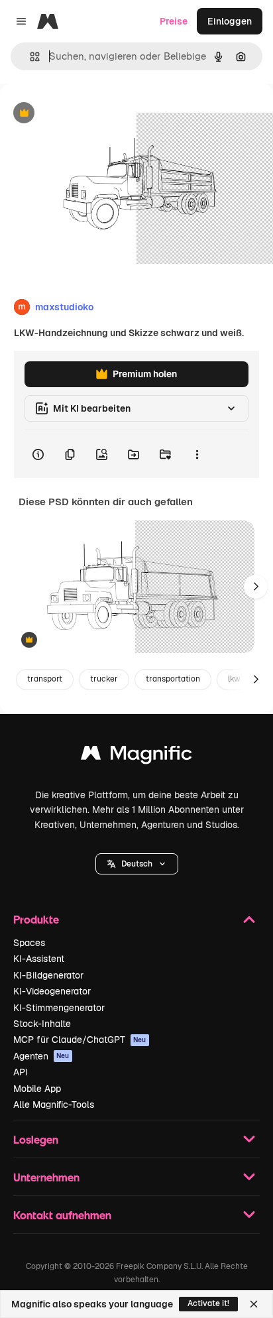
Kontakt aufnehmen (62, 1215)
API (20, 1072)
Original (84, 113)
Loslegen (35, 1139)
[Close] (254, 1304)
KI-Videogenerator (52, 991)
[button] (136, 863)
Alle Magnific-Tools (53, 1104)
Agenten (41, 1056)
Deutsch (136, 864)
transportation (173, 679)
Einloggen (229, 21)
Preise (174, 21)
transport (44, 679)
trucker (104, 679)
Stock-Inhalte (42, 1024)
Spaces (29, 943)
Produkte (36, 919)
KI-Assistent (38, 959)
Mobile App (37, 1089)
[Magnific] (136, 756)
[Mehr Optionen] (197, 454)
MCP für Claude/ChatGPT (79, 1040)
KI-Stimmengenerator (59, 1008)
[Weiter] (256, 586)
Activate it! (208, 1303)
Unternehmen (46, 1177)
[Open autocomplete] (29, 57)
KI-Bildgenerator (48, 975)
